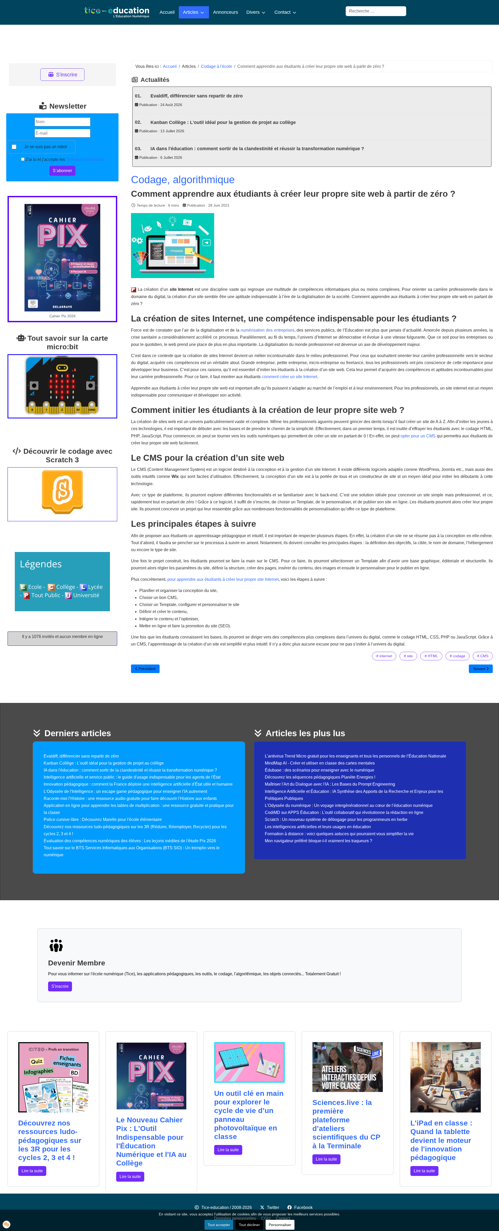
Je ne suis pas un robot (45, 146)
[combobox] (376, 11)
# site (408, 656)
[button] (6, 1224)
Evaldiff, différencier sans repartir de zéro (196, 95)
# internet (384, 656)
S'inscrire (66, 74)
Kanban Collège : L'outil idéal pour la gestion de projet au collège (223, 122)
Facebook (303, 1207)
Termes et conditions (85, 159)
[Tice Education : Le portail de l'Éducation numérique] (116, 12)
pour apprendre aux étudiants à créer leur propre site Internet (223, 579)
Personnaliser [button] (280, 1225)
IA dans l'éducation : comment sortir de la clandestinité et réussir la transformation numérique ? (257, 148)
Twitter (273, 1207)
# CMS (482, 656)
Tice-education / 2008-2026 (226, 1207)
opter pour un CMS (418, 436)
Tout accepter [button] (219, 1225)
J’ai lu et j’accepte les (64, 159)
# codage (457, 656)
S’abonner (62, 170)
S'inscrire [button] (60, 986)
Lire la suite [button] (32, 1171)
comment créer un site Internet (289, 376)
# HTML (431, 656)
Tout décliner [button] (249, 1225)
